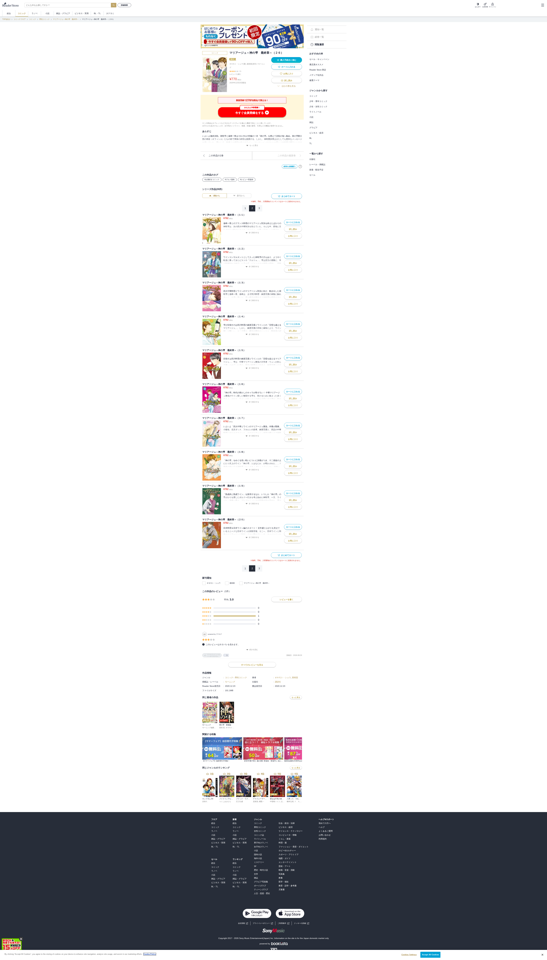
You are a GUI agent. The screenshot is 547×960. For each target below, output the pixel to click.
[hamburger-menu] (542, 5)
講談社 (278, 682)
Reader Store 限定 (317, 70)
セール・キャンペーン (319, 59)
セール (312, 175)
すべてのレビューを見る (252, 665)
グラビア (313, 127)
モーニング (230, 682)
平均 (226, 599)
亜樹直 (232, 583)
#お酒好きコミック (212, 180)
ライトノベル (315, 112)
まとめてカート (288, 196)
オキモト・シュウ (214, 583)
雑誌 (311, 122)
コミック (32, 19)
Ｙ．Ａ (297, 802)
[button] (301, 923)
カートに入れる (288, 67)
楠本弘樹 (290, 802)
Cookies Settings (409, 955)
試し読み (288, 80)
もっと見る (253, 145)
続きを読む (253, 650)
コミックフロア (20, 19)
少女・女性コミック (318, 106)
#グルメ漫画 (229, 180)
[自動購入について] (300, 166)
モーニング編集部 (209, 728)
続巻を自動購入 (290, 166)
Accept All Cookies (430, 955)
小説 (311, 117)
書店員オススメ (316, 64)
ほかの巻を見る (289, 86)
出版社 (312, 159)
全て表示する (254, 233)
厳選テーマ (314, 80)
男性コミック (44, 19)
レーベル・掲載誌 (317, 164)
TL (310, 143)
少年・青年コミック (318, 101)
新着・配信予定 (316, 170)
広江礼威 (239, 802)
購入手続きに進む (288, 60)
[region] (273, 955)
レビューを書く (235, 74)
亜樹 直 (222, 728)
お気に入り (288, 73)
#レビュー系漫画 (246, 180)
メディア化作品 (316, 75)
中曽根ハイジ (275, 802)
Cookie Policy (150, 954)
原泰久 (204, 802)
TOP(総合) (6, 19)
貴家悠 (255, 802)
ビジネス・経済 (316, 133)
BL (310, 138)
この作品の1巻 (216, 155)
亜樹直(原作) (252, 64)
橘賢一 (261, 802)
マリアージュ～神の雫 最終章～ (66, 19)
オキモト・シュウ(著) (237, 64)
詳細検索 (124, 5)
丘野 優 (284, 802)
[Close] (542, 955)
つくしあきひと (225, 802)
